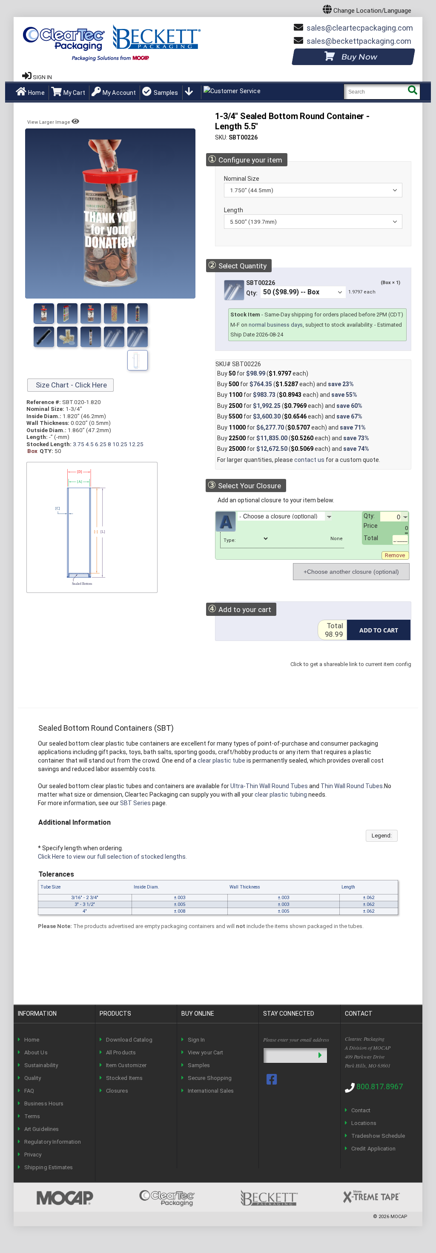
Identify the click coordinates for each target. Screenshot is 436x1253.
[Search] (412, 91)
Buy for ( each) (262, 373)
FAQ (29, 1091)
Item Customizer (126, 1065)
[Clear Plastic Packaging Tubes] (137, 313)
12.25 (136, 444)
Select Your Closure (244, 485)
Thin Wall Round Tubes (352, 786)
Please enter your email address (296, 1039)
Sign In (196, 1040)
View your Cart (205, 1052)
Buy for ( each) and (285, 384)
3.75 (78, 444)
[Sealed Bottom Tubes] (90, 313)
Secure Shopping (210, 1078)
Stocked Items (124, 1078)
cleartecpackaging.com (360, 27)
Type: (230, 540)
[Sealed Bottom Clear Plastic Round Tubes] (44, 313)
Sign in (42, 77)
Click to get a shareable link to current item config (350, 672)
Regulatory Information (52, 1142)
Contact (360, 1110)
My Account (119, 92)
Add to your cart (239, 609)
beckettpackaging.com (359, 41)
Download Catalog (129, 1040)
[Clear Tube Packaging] (114, 313)
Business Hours (43, 1103)
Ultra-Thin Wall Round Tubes (269, 786)
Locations (363, 1123)
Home (36, 92)
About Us (36, 1052)
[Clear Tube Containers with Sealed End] (44, 337)
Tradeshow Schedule (378, 1136)
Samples (166, 92)
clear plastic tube (221, 760)
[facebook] (272, 1079)
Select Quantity (237, 265)
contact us (309, 459)
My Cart (74, 92)
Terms (32, 1116)
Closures (117, 1091)
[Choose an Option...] (338, 516)
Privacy (32, 1154)
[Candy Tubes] (137, 337)
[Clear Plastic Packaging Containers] (67, 313)
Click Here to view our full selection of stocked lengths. (112, 856)
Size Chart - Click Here (70, 385)
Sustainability (41, 1065)
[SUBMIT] (320, 1055)
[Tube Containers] (67, 337)
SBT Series (135, 803)
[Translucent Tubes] (90, 337)
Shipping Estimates (48, 1167)
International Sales (211, 1091)
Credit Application (373, 1148)
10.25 (119, 444)
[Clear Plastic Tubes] (114, 337)
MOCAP (398, 1216)
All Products (121, 1052)
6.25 (100, 444)
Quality (32, 1078)
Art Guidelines (41, 1129)
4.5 (90, 444)
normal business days (276, 325)
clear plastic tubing (281, 794)
